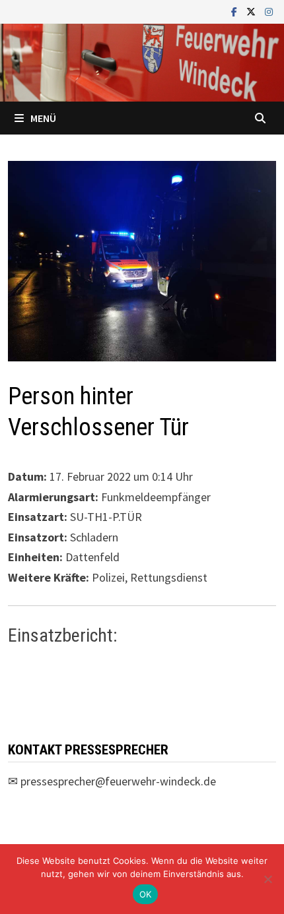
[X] (252, 10)
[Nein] (267, 879)
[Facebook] (235, 10)
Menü (43, 118)
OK (145, 894)
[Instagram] (269, 10)
